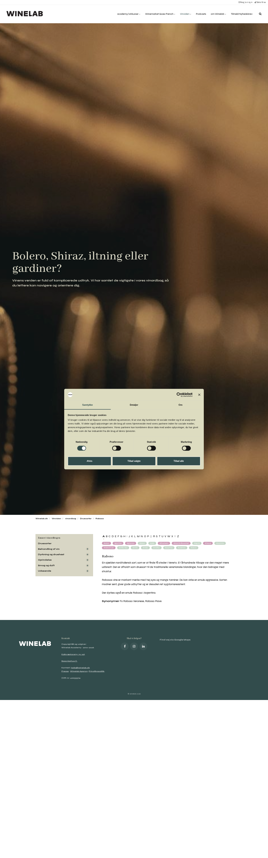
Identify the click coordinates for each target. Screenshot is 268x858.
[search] (260, 14)
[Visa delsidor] (87, 548)
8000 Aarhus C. (69, 661)
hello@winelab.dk (80, 668)
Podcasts (201, 13)
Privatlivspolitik (96, 671)
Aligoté (197, 543)
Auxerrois (181, 548)
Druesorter (44, 543)
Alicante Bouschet (181, 543)
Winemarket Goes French (159, 13)
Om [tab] (180, 405)
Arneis (145, 548)
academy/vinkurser (128, 13)
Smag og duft (46, 565)
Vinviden (185, 13)
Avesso (194, 548)
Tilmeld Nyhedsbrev (241, 13)
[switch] (116, 448)
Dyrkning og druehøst (51, 554)
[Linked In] (143, 646)
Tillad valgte (134, 461)
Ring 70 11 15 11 (246, 2)
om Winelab (218, 13)
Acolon (106, 543)
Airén (152, 543)
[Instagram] (134, 646)
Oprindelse (45, 560)
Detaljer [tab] (134, 405)
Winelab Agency (79, 671)
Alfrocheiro (164, 543)
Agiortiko (118, 543)
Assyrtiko (169, 548)
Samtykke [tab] (87, 405)
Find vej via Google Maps (175, 639)
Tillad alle (179, 461)
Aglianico (130, 543)
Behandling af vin (49, 549)
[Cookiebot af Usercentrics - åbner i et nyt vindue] (178, 394)
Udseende (44, 571)
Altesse (208, 543)
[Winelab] (25, 14)
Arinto (135, 548)
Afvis (89, 461)
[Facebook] (125, 646)
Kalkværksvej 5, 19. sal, (73, 654)
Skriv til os (261, 2)
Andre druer (109, 548)
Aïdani (142, 543)
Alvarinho (220, 543)
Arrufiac (156, 548)
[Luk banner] (199, 395)
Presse (65, 671)
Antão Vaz (123, 548)
